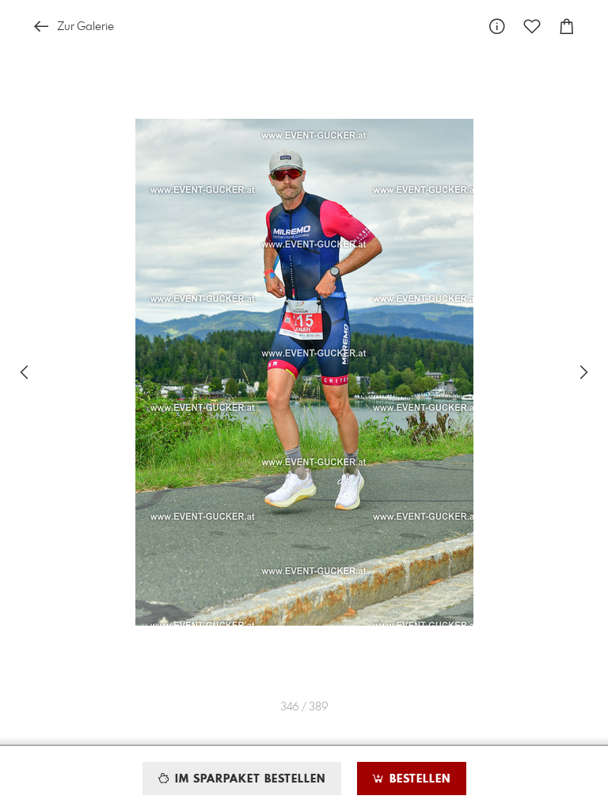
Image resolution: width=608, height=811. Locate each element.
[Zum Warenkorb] (566, 26)
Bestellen (418, 779)
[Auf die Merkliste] (532, 26)
